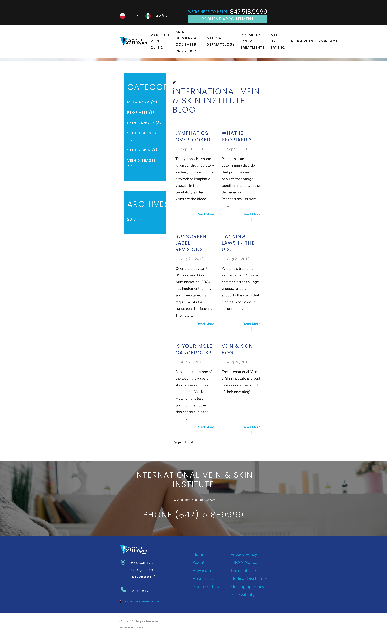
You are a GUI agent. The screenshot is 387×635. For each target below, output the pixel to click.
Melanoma (142, 102)
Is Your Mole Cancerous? (193, 349)
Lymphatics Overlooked (193, 136)
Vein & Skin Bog (237, 349)
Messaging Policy (247, 587)
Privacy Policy (243, 554)
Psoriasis (140, 112)
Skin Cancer (144, 122)
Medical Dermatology (221, 41)
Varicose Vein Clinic (160, 41)
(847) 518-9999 (139, 591)
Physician (202, 570)
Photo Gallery (206, 587)
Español (161, 15)
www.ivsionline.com (133, 627)
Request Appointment (227, 19)
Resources (302, 41)
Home (198, 554)
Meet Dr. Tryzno (277, 41)
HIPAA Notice (243, 562)
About (199, 562)
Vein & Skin (142, 150)
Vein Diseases (141, 164)
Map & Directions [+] (143, 576)
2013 (131, 219)
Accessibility (242, 595)
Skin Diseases (141, 136)
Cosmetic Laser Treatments (253, 41)
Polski (133, 15)
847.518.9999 (248, 12)
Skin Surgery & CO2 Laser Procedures (188, 41)
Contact (328, 41)
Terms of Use (243, 570)
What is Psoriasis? (237, 136)
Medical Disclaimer (248, 578)
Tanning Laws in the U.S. (238, 243)
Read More (205, 214)
